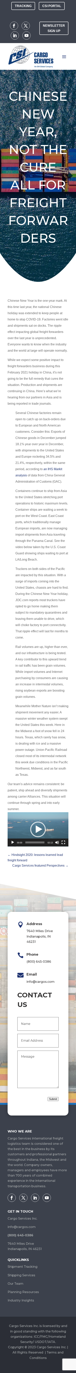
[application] (38, 829)
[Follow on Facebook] (14, 26)
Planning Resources (23, 1292)
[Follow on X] (26, 26)
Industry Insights (21, 1300)
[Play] (13, 842)
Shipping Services (21, 1275)
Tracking (23, 6)
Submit (53, 1099)
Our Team (15, 1283)
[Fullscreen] (63, 842)
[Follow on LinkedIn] (15, 35)
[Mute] (57, 842)
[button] (38, 829)
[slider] (34, 842)
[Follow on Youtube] (26, 35)
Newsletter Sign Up (54, 28)
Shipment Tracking (22, 1267)
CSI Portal (51, 6)
